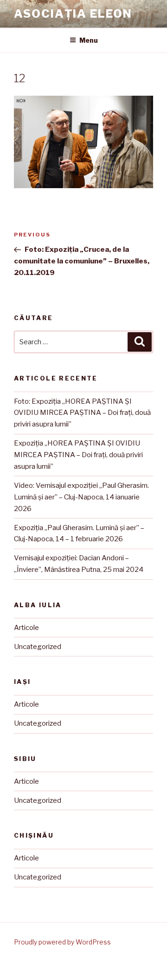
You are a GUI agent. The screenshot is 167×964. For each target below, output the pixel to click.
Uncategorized (37, 647)
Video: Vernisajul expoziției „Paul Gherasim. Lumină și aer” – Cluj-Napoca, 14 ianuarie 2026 (81, 497)
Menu (88, 40)
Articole (26, 627)
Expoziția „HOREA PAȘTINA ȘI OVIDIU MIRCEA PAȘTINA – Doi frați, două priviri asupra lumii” (78, 455)
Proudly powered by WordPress (62, 942)
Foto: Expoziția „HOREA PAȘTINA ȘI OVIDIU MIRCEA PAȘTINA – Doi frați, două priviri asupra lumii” (82, 413)
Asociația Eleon (73, 13)
